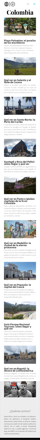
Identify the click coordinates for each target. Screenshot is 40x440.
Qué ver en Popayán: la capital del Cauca (17, 286)
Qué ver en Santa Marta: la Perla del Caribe (19, 120)
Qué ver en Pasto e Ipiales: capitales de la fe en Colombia (19, 201)
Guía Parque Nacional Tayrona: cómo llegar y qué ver (17, 326)
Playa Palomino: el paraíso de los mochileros (20, 41)
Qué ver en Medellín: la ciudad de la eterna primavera (17, 245)
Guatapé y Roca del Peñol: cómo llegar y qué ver (19, 163)
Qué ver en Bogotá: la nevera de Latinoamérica (18, 369)
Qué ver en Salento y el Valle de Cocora (17, 81)
